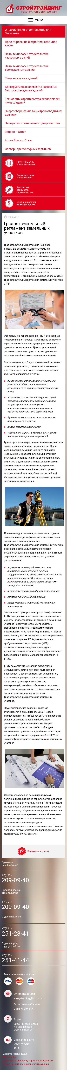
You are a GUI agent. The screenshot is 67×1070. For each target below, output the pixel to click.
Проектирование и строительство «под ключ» (31, 43)
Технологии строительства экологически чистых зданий (32, 100)
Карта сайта (9, 1057)
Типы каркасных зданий (21, 78)
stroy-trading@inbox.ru (28, 998)
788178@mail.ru (24, 1009)
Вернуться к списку (38, 851)
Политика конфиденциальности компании (26, 1064)
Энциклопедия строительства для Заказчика (28, 31)
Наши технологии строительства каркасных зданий (26, 55)
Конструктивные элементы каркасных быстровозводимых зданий (31, 88)
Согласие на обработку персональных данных (28, 1060)
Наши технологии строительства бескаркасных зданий (26, 67)
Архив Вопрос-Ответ (18, 140)
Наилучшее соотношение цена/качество (32, 123)
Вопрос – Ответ (15, 131)
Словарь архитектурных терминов (28, 149)
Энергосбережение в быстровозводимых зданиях (33, 112)
